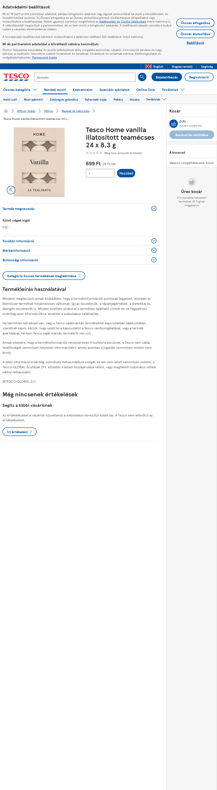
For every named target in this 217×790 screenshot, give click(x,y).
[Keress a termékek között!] (142, 77)
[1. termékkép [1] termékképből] (39, 162)
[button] (154, 66)
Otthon (48, 111)
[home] (6, 110)
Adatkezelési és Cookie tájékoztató (122, 21)
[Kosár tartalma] (173, 123)
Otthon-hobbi (26, 111)
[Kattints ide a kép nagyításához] (11, 190)
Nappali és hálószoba (75, 111)
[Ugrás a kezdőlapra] (16, 77)
